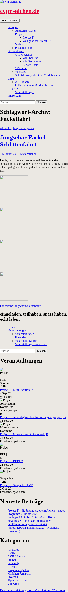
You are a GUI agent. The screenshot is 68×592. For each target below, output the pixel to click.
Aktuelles (13, 88)
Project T (20, 34)
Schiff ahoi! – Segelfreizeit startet (27, 524)
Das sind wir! (16, 51)
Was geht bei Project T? (37, 41)
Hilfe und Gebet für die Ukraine (34, 85)
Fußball (12, 559)
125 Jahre (21, 68)
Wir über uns (30, 58)
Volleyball (21, 44)
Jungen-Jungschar (23, 128)
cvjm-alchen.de (19, 10)
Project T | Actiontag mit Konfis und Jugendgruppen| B (33, 417)
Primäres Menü (10, 20)
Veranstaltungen (24, 92)
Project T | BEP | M (11, 461)
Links (11, 78)
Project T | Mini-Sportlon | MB (18, 389)
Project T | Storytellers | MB (16, 485)
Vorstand (20, 71)
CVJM (12, 553)
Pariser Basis (30, 64)
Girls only (13, 563)
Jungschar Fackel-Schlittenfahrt (23, 141)
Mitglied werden (32, 61)
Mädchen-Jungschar (20, 573)
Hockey (12, 566)
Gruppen (13, 27)
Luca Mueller (28, 153)
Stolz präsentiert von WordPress (46, 590)
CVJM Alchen (23, 54)
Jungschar (19, 306)
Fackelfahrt (6, 306)
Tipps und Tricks (18, 580)
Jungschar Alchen (25, 30)
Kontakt (12, 327)
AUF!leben (22, 81)
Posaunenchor (23, 47)
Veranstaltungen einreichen (31, 344)
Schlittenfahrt (33, 306)
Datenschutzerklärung (13, 590)
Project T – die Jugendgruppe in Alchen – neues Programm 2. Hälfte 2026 (36, 512)
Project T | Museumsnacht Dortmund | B (24, 434)
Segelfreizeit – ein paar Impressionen (29, 520)
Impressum (14, 95)
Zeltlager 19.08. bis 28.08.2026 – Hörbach (33, 517)
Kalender (20, 337)
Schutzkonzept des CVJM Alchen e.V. (38, 75)
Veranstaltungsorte (26, 340)
